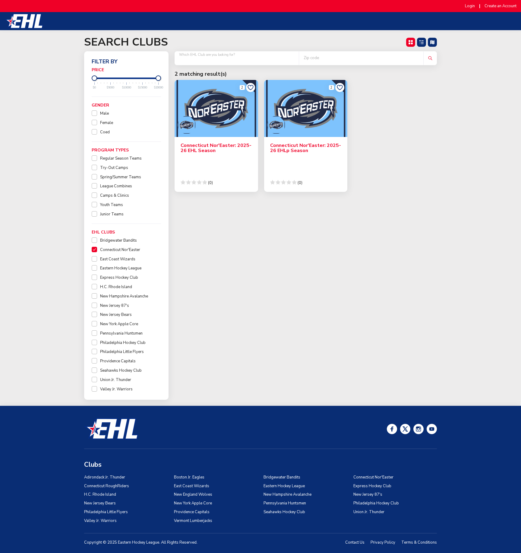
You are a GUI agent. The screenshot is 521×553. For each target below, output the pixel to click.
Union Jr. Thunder (115, 380)
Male (104, 113)
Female (106, 123)
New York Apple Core (119, 324)
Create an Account (500, 6)
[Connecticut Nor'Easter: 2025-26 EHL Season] (216, 108)
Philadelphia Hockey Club (123, 342)
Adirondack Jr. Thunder (104, 477)
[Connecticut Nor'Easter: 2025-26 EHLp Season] (306, 108)
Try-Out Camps (114, 167)
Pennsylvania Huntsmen (121, 333)
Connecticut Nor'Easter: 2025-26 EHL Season (216, 148)
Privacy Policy (383, 542)
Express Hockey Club (119, 277)
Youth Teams (111, 205)
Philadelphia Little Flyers (122, 351)
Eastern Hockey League (120, 268)
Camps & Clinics (114, 195)
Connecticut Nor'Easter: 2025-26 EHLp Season (305, 148)
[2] (250, 87)
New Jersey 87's (114, 305)
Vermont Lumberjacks (193, 520)
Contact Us (355, 542)
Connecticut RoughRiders (106, 486)
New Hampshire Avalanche (124, 296)
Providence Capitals (118, 361)
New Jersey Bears (116, 314)
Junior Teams (112, 214)
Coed (105, 132)
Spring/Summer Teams (120, 177)
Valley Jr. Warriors (116, 389)
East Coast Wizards (117, 259)
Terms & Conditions (419, 542)
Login (470, 6)
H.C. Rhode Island (116, 287)
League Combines (116, 186)
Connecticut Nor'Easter (120, 250)
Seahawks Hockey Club (121, 370)
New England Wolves (193, 494)
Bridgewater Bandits (118, 240)
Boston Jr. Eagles (189, 477)
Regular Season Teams (121, 158)
